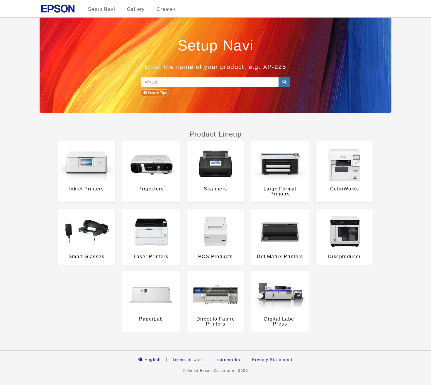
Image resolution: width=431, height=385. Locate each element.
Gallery (136, 9)
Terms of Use (187, 359)
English (152, 359)
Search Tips (157, 93)
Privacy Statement (272, 359)
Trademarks (227, 359)
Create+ (166, 9)
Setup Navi (101, 9)
